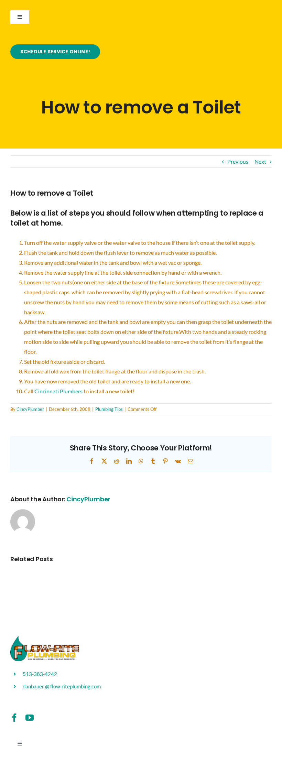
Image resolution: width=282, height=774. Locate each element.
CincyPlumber (30, 409)
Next (260, 161)
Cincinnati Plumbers (59, 391)
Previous (237, 161)
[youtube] (29, 717)
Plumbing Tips (109, 409)
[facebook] (14, 717)
